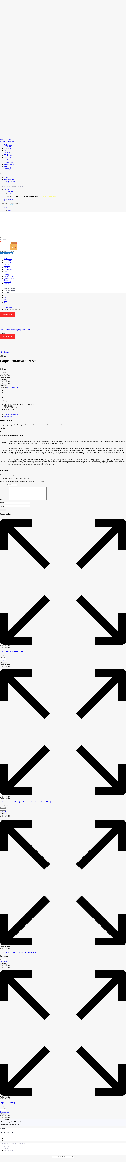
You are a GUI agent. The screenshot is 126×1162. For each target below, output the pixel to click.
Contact (6, 183)
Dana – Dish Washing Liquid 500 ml (15, 330)
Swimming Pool (9, 164)
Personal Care (8, 163)
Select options (4, 661)
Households (7, 168)
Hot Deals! (7, 147)
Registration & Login (9, 199)
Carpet (6, 154)
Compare (3, 379)
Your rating (4, 485)
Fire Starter (4, 352)
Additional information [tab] (11, 414)
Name (2, 503)
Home (6, 177)
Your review (4, 499)
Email (2, 506)
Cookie (6, 1149)
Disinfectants (8, 155)
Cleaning (7, 170)
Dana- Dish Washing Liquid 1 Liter (14, 651)
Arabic (10, 193)
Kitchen (6, 159)
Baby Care (7, 150)
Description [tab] (7, 413)
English (6, 189)
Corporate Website (9, 181)
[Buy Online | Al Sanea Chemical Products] (6, 138)
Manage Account (9, 179)
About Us (6, 200)
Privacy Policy (8, 1150)
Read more (3, 811)
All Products (8, 145)
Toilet (5, 166)
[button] (5, 376)
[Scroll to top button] (121, 1157)
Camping (7, 152)
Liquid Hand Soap (7, 1103)
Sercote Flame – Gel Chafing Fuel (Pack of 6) (18, 952)
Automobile (7, 148)
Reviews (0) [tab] (8, 416)
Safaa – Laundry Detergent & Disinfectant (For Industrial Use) (25, 802)
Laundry (6, 161)
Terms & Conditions (10, 1147)
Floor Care (7, 157)
